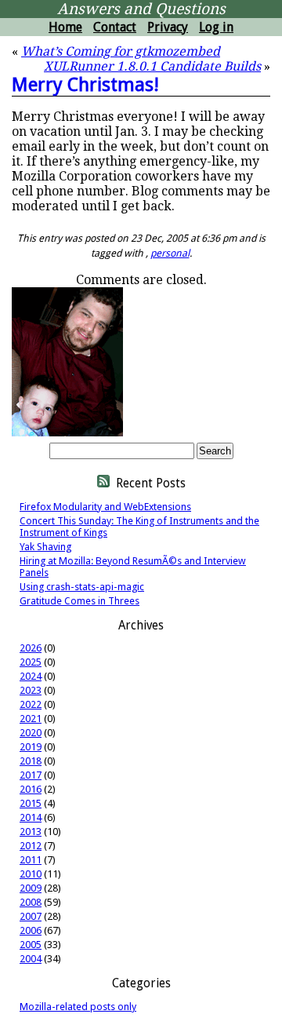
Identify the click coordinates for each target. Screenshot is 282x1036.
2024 (31, 676)
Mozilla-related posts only (78, 1006)
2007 (31, 916)
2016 (31, 789)
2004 (31, 959)
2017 (31, 775)
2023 (31, 690)
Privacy (167, 27)
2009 (31, 888)
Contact (114, 27)
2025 (31, 662)
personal (170, 253)
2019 (31, 747)
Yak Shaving (45, 547)
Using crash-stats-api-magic (82, 587)
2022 (31, 704)
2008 (31, 902)
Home (65, 27)
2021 (31, 718)
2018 (31, 761)
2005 (31, 944)
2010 (31, 874)
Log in (216, 27)
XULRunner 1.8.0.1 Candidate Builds (152, 66)
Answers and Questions (141, 9)
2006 (31, 930)
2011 (31, 860)
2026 (31, 648)
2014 (31, 817)
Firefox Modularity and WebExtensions (105, 507)
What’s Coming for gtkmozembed (120, 51)
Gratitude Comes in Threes (79, 601)
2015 (31, 803)
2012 (31, 846)
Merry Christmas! (85, 85)
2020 (31, 733)
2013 (31, 831)
